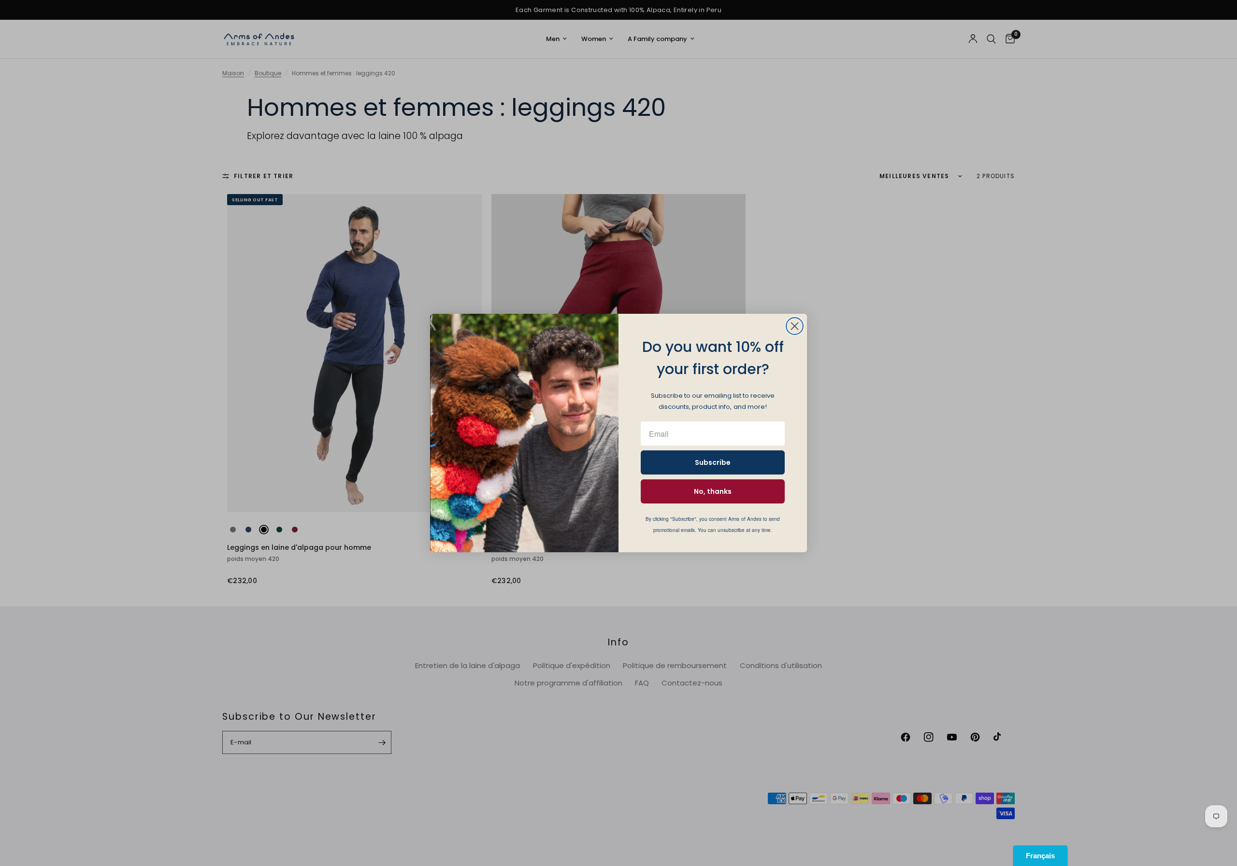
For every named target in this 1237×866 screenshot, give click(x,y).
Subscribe (713, 462)
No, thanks (713, 491)
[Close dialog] (794, 326)
